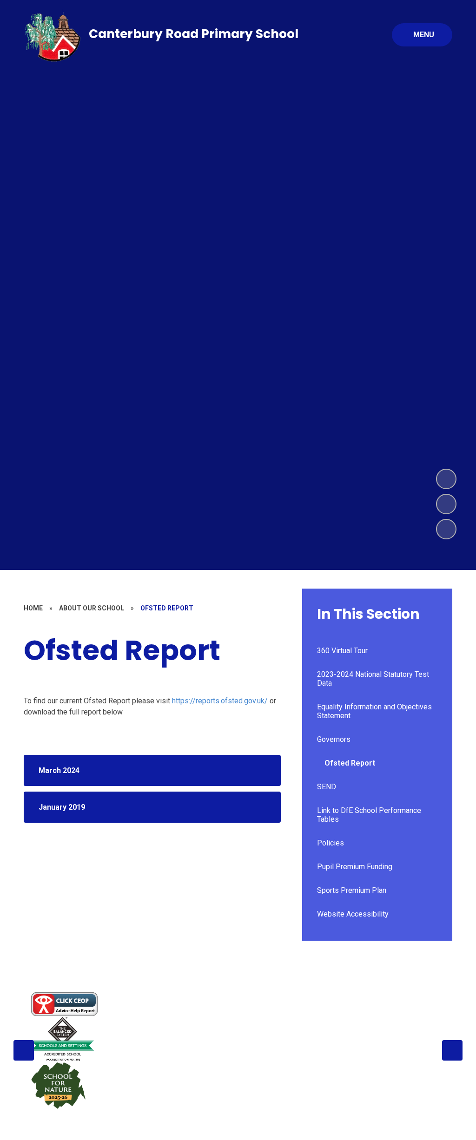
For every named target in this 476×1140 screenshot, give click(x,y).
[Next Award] (452, 1050)
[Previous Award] (23, 1050)
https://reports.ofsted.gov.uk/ (220, 700)
